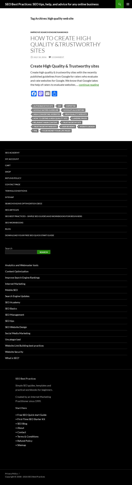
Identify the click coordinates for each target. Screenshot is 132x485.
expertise (71, 106)
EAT (59, 106)
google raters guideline (45, 110)
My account (12, 159)
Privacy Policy (11, 473)
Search (8, 248)
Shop (8, 171)
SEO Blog (22, 423)
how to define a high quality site (50, 118)
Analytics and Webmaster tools (21, 265)
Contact (21, 432)
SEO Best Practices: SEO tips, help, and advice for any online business (52, 4)
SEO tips (9, 320)
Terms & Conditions (16, 190)
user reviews (68, 126)
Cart (7, 165)
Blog (8, 229)
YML (35, 131)
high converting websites (46, 114)
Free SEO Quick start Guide (31, 414)
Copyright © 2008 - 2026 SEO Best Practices (25, 476)
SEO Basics (11, 308)
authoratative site (43, 106)
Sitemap (9, 197)
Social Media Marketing (17, 333)
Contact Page (12, 184)
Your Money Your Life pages (56, 131)
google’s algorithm (73, 110)
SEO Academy (12, 152)
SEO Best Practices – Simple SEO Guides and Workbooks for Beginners (43, 216)
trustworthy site (71, 122)
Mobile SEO (11, 289)
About (20, 427)
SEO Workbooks (14, 222)
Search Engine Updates (17, 296)
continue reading (89, 84)
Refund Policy (13, 178)
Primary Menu (128, 4)
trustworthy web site (45, 126)
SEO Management (14, 314)
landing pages (79, 118)
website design (87, 126)
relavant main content (45, 122)
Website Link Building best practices (24, 345)
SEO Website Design (16, 327)
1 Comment (58, 57)
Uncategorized (13, 339)
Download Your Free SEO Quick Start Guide (29, 235)
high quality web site (76, 114)
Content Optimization (17, 271)
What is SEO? (12, 357)
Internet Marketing (15, 283)
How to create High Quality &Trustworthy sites (65, 44)
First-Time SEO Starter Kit (31, 419)
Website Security (14, 351)
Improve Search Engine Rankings (49, 32)
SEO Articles (12, 210)
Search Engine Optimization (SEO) (23, 203)
